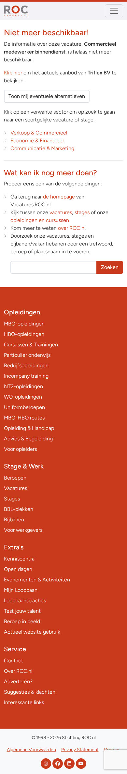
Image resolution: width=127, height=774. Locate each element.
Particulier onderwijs (27, 355)
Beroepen (15, 478)
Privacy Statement (80, 749)
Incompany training (26, 376)
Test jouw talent (22, 611)
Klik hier (13, 73)
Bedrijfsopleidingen (26, 365)
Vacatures (15, 488)
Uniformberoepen (24, 407)
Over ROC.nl (18, 671)
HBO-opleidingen (24, 334)
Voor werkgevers (23, 530)
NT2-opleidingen (23, 386)
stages (82, 212)
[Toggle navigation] (114, 10)
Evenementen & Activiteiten (37, 580)
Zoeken (110, 267)
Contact (13, 660)
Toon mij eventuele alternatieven (46, 96)
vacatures (60, 212)
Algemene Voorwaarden (31, 749)
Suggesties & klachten (29, 692)
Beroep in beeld (22, 621)
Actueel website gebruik (32, 632)
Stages (12, 499)
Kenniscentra (19, 559)
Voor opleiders (20, 449)
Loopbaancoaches (25, 600)
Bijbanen (14, 519)
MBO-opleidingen (24, 324)
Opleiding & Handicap (29, 428)
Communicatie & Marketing (42, 148)
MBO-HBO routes (24, 418)
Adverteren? (18, 681)
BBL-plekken (18, 509)
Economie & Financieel (37, 140)
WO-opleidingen (23, 397)
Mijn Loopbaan (20, 590)
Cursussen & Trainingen (31, 344)
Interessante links (24, 702)
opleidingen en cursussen (39, 220)
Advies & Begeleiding (28, 438)
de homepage (59, 197)
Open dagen (18, 569)
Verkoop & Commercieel (38, 133)
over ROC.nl (71, 228)
